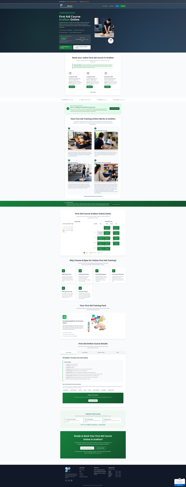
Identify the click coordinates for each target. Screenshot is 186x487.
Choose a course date (114, 108)
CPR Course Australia (93, 420)
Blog (80, 471)
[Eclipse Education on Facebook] (66, 480)
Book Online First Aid (65, 47)
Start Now (123, 6)
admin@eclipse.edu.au (101, 469)
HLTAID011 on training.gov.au (91, 424)
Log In (117, 6)
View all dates (93, 92)
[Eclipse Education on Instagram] (69, 480)
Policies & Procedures (84, 476)
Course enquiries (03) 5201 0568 (81, 47)
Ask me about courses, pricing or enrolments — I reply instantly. (180, 481)
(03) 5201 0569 (71, 1)
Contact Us (112, 6)
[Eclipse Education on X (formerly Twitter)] (72, 480)
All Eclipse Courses (112, 420)
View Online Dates (93, 400)
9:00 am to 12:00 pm (116, 228)
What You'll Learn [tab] (101, 352)
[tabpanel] (93, 380)
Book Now (72, 87)
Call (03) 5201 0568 (100, 448)
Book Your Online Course (87, 448)
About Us (81, 473)
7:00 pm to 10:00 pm (107, 228)
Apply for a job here (85, 1)
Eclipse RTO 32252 (102, 424)
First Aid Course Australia (72, 420)
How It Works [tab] (84, 352)
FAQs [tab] (118, 352)
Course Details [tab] (68, 352)
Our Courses (105, 6)
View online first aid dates (116, 204)
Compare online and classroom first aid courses (93, 196)
